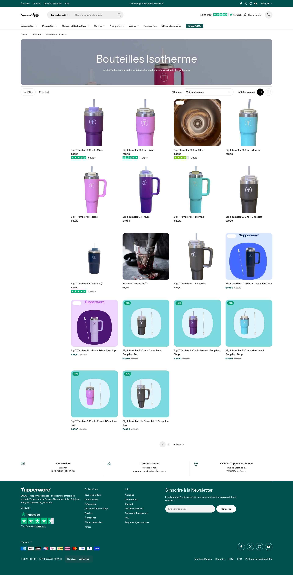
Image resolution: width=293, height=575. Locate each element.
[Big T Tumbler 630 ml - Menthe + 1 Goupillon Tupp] (249, 323)
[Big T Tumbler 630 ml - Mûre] (94, 122)
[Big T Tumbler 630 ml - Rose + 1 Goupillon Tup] (94, 393)
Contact (37, 3)
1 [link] (162, 444)
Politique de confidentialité (258, 559)
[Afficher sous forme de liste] (268, 92)
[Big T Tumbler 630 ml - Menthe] (249, 122)
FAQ (67, 3)
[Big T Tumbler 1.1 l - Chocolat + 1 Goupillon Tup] (146, 393)
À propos (25, 3)
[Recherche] (119, 15)
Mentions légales (203, 559)
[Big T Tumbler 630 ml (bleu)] (94, 256)
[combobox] (85, 15)
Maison (24, 34)
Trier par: (177, 92)
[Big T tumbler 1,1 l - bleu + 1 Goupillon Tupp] (249, 256)
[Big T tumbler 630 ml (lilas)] (197, 122)
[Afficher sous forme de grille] (260, 92)
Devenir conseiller (53, 3)
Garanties (220, 559)
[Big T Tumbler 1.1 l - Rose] (94, 189)
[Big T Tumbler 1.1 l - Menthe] (197, 189)
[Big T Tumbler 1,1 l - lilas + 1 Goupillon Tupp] (94, 323)
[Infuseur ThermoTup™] (146, 256)
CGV (231, 559)
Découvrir (25, 507)
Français (265, 3)
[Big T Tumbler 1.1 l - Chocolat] (197, 256)
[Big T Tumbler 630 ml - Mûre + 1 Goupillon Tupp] (197, 323)
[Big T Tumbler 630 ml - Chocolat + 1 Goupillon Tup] (146, 323)
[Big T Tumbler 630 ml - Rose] (146, 122)
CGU (239, 559)
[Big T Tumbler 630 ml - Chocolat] (249, 189)
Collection (37, 34)
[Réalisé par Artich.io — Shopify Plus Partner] (84, 559)
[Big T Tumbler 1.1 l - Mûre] (146, 189)
